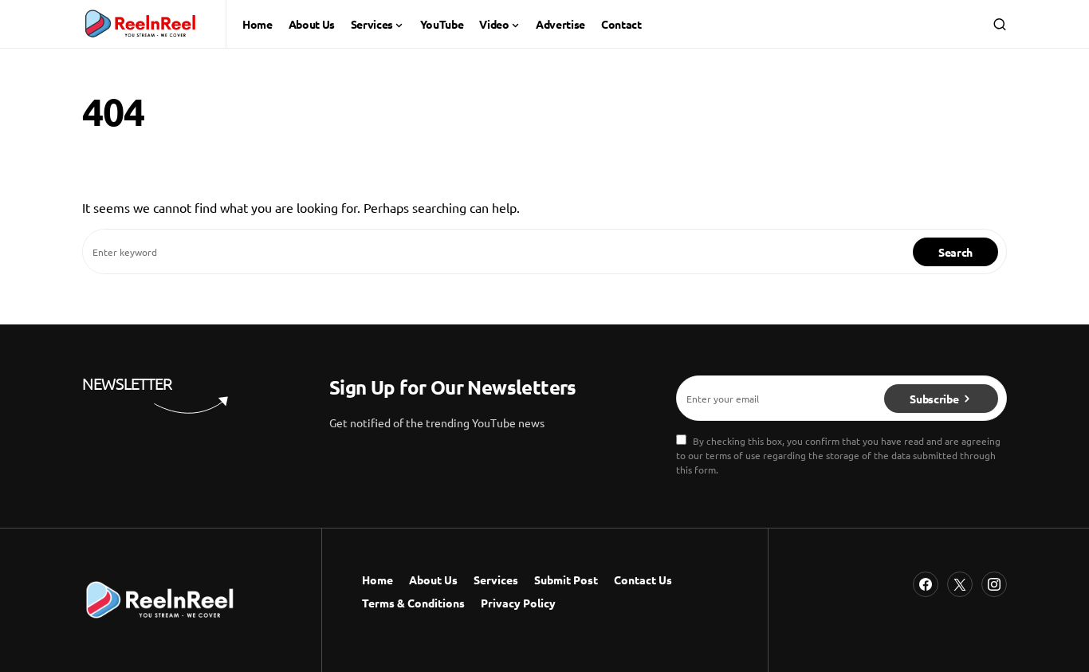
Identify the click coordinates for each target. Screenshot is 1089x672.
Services (496, 579)
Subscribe (934, 398)
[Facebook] (925, 584)
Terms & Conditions (413, 602)
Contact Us (643, 579)
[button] (1000, 24)
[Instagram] (994, 584)
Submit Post (566, 579)
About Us (433, 579)
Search (955, 252)
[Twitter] (960, 584)
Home (377, 579)
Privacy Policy (518, 602)
